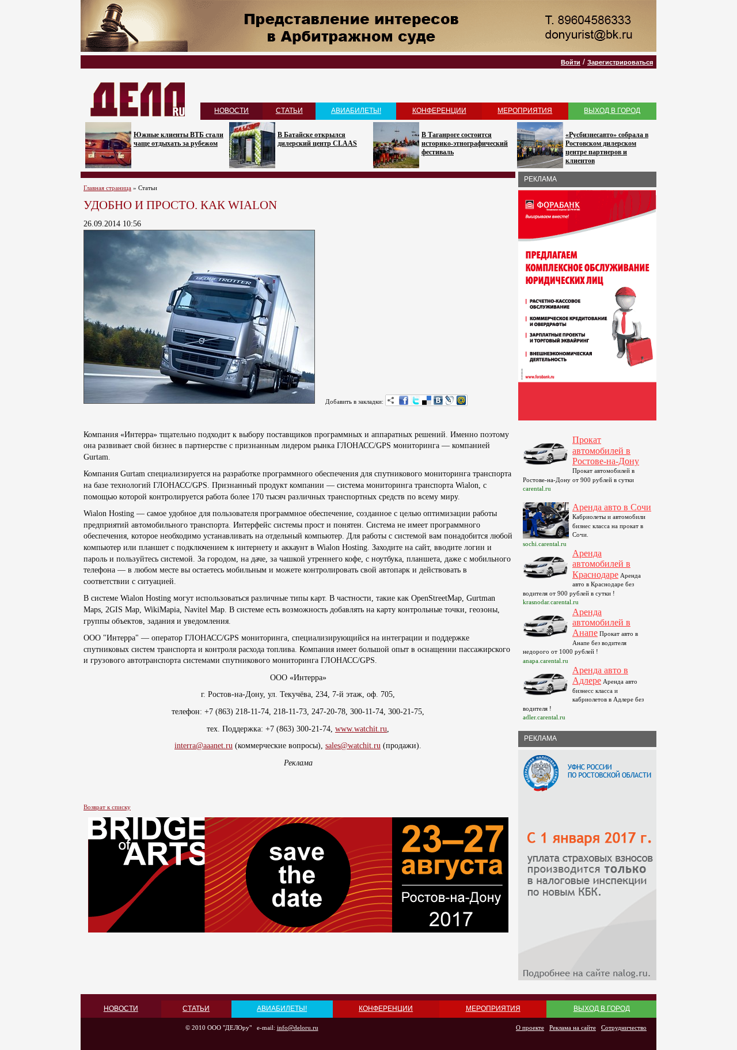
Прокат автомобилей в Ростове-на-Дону (605, 450)
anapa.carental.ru (545, 660)
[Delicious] (426, 400)
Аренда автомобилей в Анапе (601, 622)
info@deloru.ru (297, 1027)
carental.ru (537, 488)
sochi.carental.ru (545, 543)
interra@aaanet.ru (203, 745)
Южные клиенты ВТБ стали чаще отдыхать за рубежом (178, 139)
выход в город (612, 111)
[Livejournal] (449, 400)
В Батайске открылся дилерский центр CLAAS (317, 139)
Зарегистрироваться (620, 62)
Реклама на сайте (572, 1027)
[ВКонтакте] (438, 400)
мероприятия (524, 111)
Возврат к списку (107, 806)
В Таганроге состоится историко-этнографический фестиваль (464, 143)
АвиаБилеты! (356, 111)
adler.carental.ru (544, 717)
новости (231, 111)
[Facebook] (403, 400)
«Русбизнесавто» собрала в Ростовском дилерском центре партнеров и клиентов (606, 148)
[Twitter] (415, 400)
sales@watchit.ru (353, 745)
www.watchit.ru (361, 729)
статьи (289, 111)
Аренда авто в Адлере (600, 675)
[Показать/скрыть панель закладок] (391, 400)
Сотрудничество (624, 1027)
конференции (439, 111)
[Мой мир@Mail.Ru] (461, 400)
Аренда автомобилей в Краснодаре (601, 563)
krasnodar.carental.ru (551, 601)
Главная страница (107, 187)
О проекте (530, 1027)
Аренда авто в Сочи (611, 507)
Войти (570, 62)
